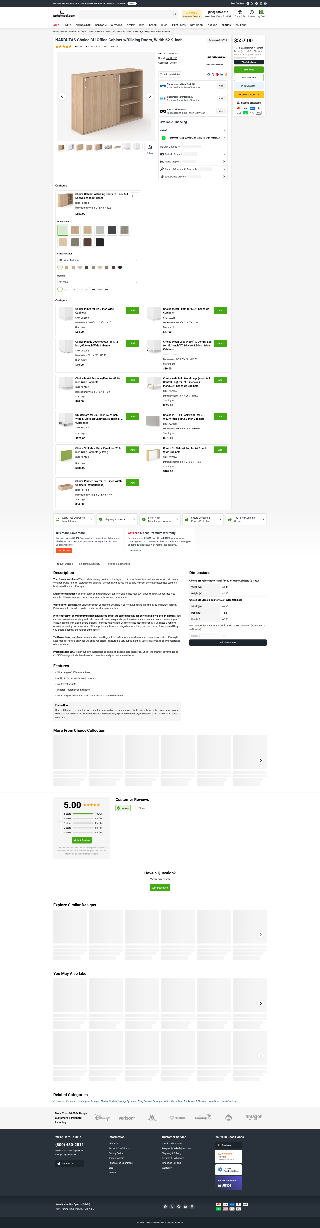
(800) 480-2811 (69, 1144)
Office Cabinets (95, 31)
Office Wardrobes (173, 1101)
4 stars (67, 818)
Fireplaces (179, 25)
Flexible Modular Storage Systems (118, 1101)
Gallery (149, 153)
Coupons (241, 25)
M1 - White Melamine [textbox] (69, 260)
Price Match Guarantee (120, 1163)
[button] (128, 14)
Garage (212, 25)
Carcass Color (64, 253)
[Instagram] (260, 3)
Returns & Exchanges (173, 1158)
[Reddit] (226, 74)
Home (56, 31)
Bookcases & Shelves (195, 1101)
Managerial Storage (88, 1101)
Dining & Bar (83, 25)
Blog (111, 1167)
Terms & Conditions (119, 1148)
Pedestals (71, 1101)
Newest (125, 808)
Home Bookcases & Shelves (222, 1101)
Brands (226, 25)
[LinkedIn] (221, 74)
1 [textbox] (132, 196)
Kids (141, 25)
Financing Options (171, 1163)
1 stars (67, 832)
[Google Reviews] (228, 1156)
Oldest (142, 808)
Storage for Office (77, 31)
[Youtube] (265, 3)
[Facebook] (247, 3)
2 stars (67, 827)
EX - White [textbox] (64, 282)
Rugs (164, 25)
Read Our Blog (237, 3)
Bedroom (100, 25)
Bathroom (196, 25)
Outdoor (116, 25)
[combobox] (134, 195)
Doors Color (63, 221)
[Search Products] (175, 14)
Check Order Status (172, 1143)
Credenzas (58, 1101)
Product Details (93, 46)
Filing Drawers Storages (150, 1101)
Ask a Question (111, 46)
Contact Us (68, 1163)
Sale (56, 25)
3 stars (67, 823)
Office (131, 25)
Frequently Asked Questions (176, 1148)
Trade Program (116, 1158)
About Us (113, 1143)
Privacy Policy (116, 1153)
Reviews (226, 1145)
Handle (61, 275)
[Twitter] (252, 3)
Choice (173, 62)
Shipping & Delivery (172, 1153)
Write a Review (82, 840)
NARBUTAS (171, 58)
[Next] (261, 761)
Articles (112, 1172)
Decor (153, 25)
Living (67, 25)
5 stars (67, 813)
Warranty (167, 1167)
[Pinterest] (256, 3)
